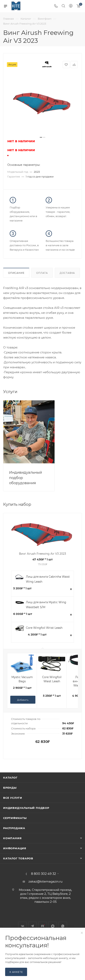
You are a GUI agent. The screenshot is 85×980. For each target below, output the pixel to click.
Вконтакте (22, 926)
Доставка (67, 272)
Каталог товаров (18, 858)
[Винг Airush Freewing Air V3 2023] (42, 104)
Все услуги (12, 797)
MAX (52, 926)
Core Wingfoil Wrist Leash (44, 628)
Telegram (32, 926)
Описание (16, 272)
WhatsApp (63, 926)
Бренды (10, 787)
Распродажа (14, 828)
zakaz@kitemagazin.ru (45, 881)
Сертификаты (15, 818)
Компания (12, 838)
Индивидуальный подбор (26, 807)
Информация (14, 848)
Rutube (42, 926)
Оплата (42, 272)
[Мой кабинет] (71, 6)
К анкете (16, 971)
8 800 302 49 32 (43, 873)
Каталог (10, 777)
